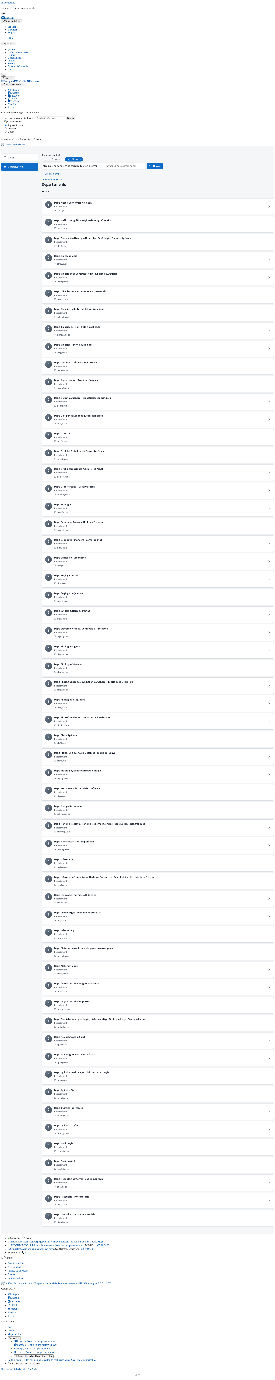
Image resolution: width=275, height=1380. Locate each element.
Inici (10, 1327)
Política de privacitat (18, 1270)
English (11, 32)
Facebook (37, 1344)
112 (27, 1252)
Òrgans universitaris (18, 52)
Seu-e (10, 38)
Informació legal (16, 1278)
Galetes (11, 1274)
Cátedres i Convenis (18, 66)
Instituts (11, 60)
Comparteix (14, 1338)
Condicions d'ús (16, 1263)
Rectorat (12, 49)
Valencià (12, 29)
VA (12, 21)
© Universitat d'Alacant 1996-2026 (19, 1369)
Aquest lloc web (16, 125)
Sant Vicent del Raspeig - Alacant (55, 1241)
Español (12, 26)
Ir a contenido (8, 2)
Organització (8, 43)
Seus (10, 69)
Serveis (11, 63)
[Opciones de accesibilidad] (3, 13)
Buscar (70, 118)
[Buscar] (3, 75)
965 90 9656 (87, 1249)
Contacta (12, 1330)
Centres (11, 55)
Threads (36, 1352)
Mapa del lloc (14, 1334)
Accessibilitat (14, 1267)
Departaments (14, 57)
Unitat (11, 131)
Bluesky (33, 1348)
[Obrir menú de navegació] (27, 145)
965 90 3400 (102, 1245)
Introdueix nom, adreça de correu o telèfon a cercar (69, 166)
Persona (12, 128)
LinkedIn (36, 1341)
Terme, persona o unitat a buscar (17, 118)
